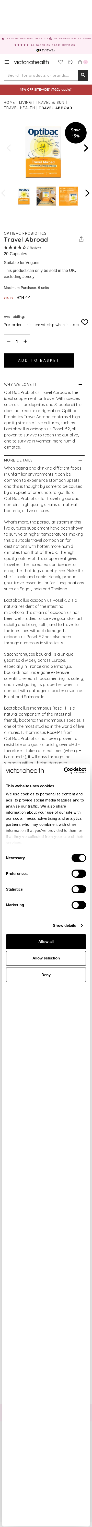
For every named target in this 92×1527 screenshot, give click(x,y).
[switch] (79, 874)
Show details (64, 925)
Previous (9, 148)
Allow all (46, 941)
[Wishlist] (60, 62)
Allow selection (46, 958)
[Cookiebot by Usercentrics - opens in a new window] (65, 770)
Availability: (14, 316)
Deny (46, 975)
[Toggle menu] (7, 62)
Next (85, 148)
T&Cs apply (61, 89)
